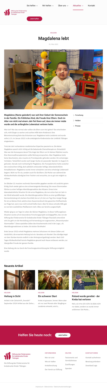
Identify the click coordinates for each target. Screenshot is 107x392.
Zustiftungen (70, 364)
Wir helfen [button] (46, 5)
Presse (77, 126)
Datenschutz (49, 387)
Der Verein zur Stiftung (53, 369)
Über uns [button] (62, 5)
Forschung (79, 115)
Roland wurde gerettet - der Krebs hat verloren (86, 298)
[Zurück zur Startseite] (15, 12)
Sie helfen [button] (31, 5)
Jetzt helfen (34, 19)
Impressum (39, 387)
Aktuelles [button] (77, 5)
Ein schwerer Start (47, 296)
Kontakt (91, 5)
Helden (53, 33)
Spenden (68, 368)
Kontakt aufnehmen (93, 358)
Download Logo (91, 365)
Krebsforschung (51, 365)
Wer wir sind (49, 358)
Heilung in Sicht (12, 296)
